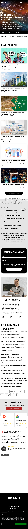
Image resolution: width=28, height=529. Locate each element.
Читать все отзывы (14, 408)
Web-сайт (5, 461)
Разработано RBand (14, 526)
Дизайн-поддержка (8, 464)
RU (21, 2)
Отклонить (7, 524)
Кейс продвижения (16, 461)
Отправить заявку (14, 269)
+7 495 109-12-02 (14, 507)
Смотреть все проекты (14, 193)
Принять (21, 524)
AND (4, 2)
